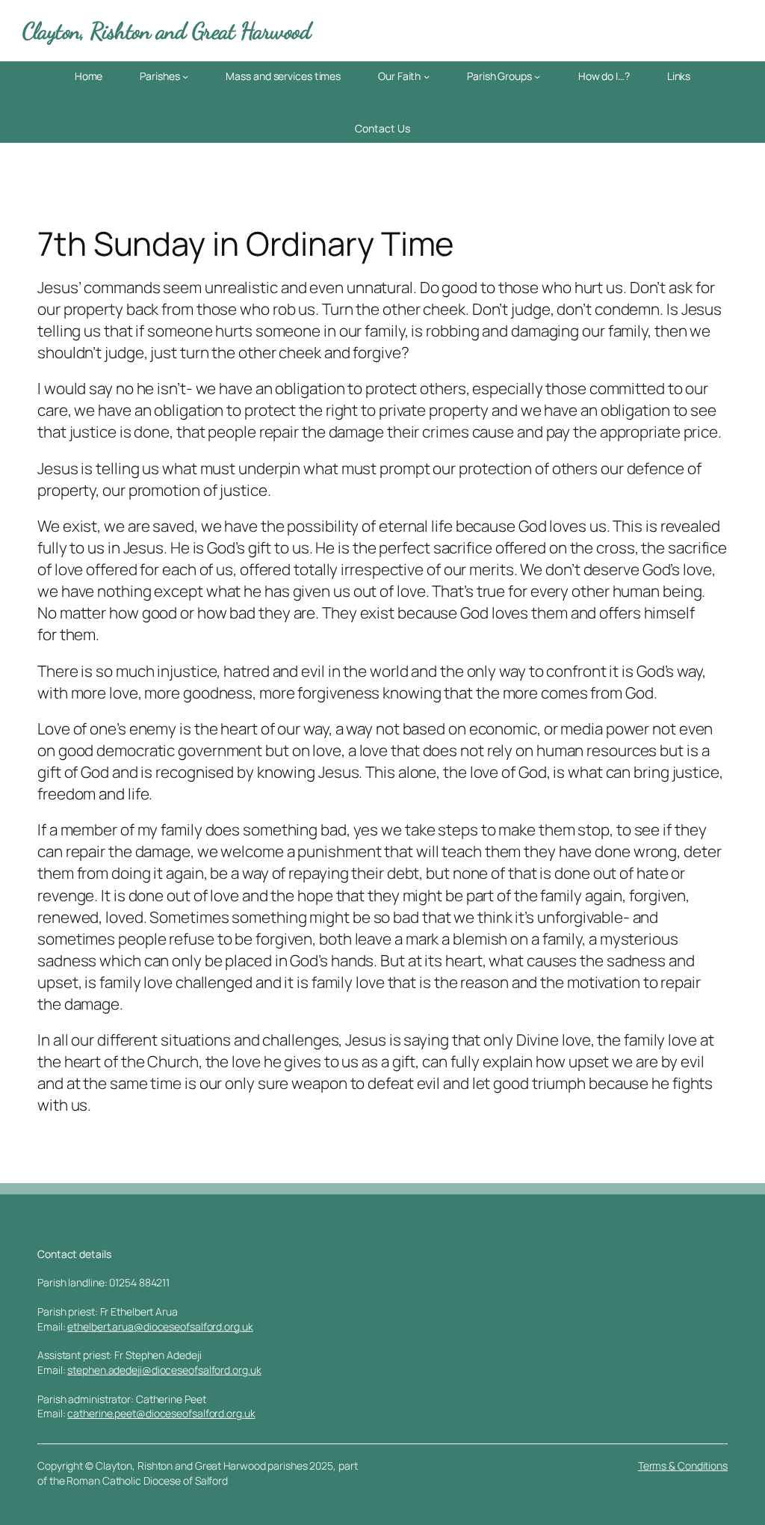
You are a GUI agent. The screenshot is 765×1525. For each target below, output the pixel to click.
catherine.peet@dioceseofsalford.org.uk (161, 1413)
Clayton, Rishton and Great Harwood (166, 31)
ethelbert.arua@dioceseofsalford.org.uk (160, 1326)
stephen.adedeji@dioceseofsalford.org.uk (164, 1370)
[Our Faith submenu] (427, 76)
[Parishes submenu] (185, 76)
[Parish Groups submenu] (537, 76)
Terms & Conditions (683, 1465)
